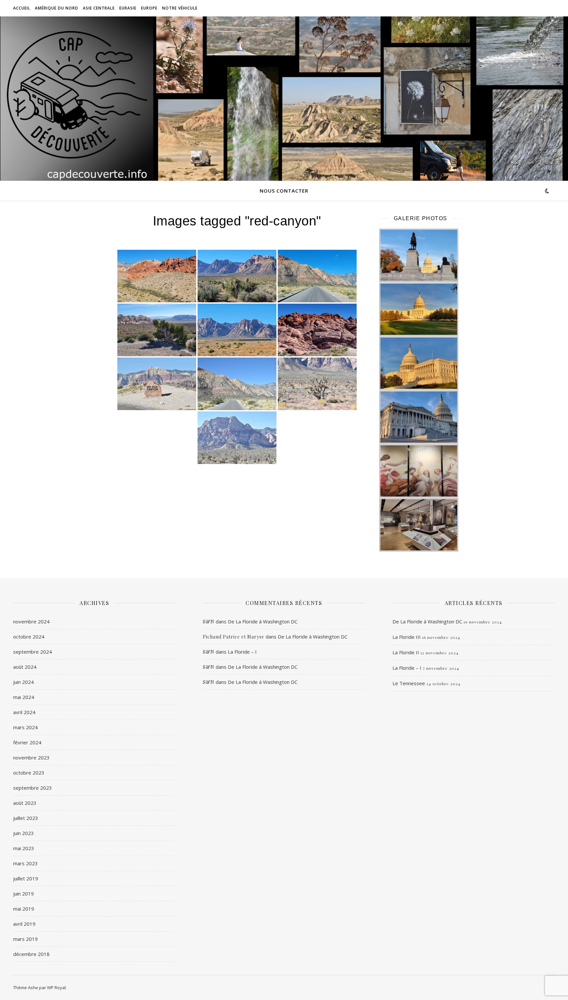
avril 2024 (24, 712)
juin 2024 (23, 682)
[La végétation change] (317, 384)
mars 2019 (25, 939)
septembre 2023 (32, 787)
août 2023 (24, 803)
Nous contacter (284, 190)
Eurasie (127, 8)
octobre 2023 (28, 772)
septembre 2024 (32, 651)
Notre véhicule (180, 8)
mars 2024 (25, 727)
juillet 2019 (25, 878)
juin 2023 (23, 833)
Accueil (21, 8)
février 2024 (27, 742)
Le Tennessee (408, 683)
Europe (149, 8)
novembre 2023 (31, 757)
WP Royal (56, 987)
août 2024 (24, 666)
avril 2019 (24, 923)
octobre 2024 (28, 636)
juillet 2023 (25, 818)
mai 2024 (23, 697)
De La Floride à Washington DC (262, 621)
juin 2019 (23, 893)
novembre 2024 (31, 621)
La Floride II (405, 652)
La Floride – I (242, 651)
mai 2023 (23, 848)
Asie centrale (99, 8)
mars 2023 (25, 863)
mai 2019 (23, 908)
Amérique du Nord (56, 8)
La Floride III (406, 637)
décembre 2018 (31, 954)
